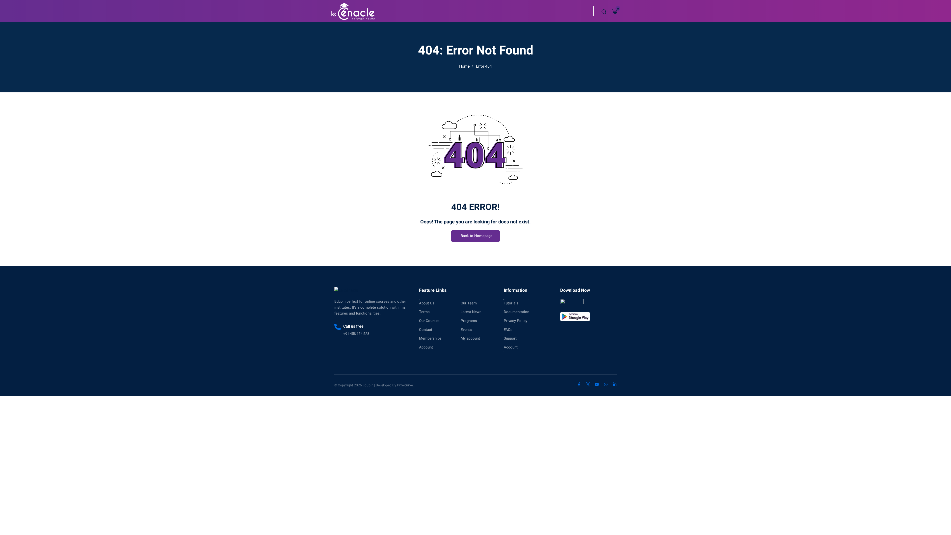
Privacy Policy (515, 320)
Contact (425, 329)
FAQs (508, 329)
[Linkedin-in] (615, 384)
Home (464, 66)
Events (466, 329)
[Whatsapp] (606, 384)
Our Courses (429, 320)
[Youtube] (597, 384)
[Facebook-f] (579, 384)
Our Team (469, 303)
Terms (424, 312)
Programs (469, 320)
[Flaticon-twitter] (588, 384)
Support (510, 338)
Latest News (471, 312)
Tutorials (511, 303)
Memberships (430, 338)
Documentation (516, 312)
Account (426, 347)
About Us (426, 303)
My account (470, 338)
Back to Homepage (476, 236)
